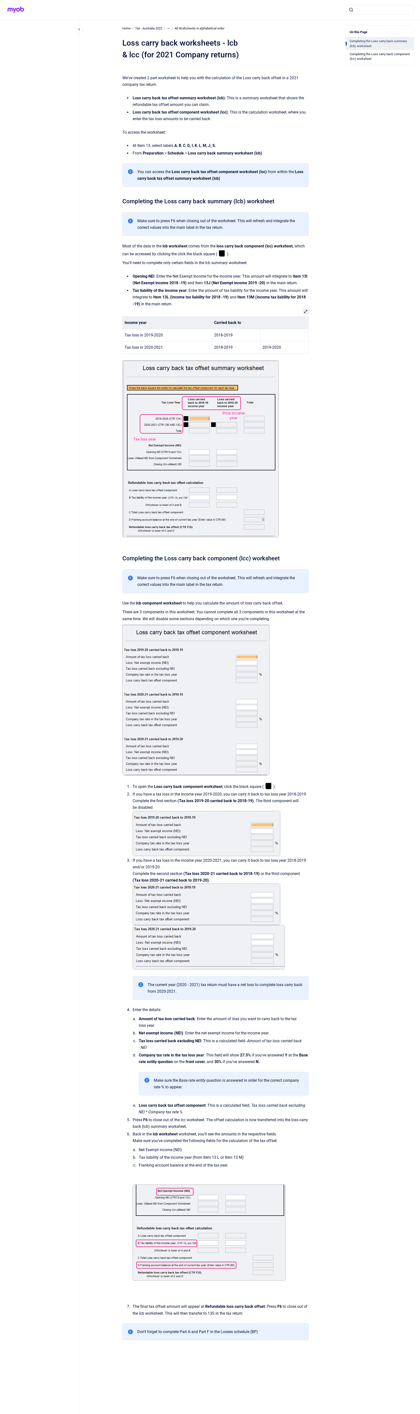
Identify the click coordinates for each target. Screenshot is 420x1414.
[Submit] (351, 10)
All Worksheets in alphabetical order (199, 28)
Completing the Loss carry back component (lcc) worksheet (380, 56)
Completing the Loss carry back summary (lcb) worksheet (378, 43)
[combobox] (380, 9)
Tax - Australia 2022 (148, 28)
